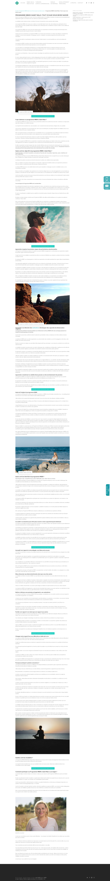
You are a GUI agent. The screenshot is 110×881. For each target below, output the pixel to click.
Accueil (16, 10)
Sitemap (21, 879)
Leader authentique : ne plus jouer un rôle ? (82, 17)
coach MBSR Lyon (39, 877)
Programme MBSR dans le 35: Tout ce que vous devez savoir (32, 10)
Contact (106, 188)
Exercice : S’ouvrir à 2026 (78, 18)
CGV (44, 879)
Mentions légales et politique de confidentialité (33, 879)
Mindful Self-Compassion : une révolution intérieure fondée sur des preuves (83, 13)
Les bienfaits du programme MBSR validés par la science (83, 15)
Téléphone (107, 181)
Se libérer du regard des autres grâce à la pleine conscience (83, 20)
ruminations (35, 327)
